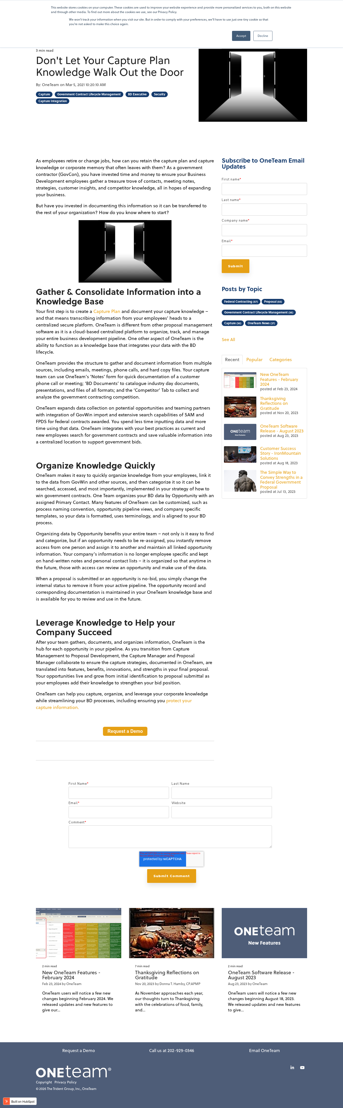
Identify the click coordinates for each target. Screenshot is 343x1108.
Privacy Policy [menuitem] (65, 1082)
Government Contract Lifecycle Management (89, 94)
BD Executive (137, 94)
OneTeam (51, 84)
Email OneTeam (264, 1051)
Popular (254, 359)
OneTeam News (261, 323)
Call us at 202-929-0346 (171, 1051)
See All (228, 339)
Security (159, 94)
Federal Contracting (241, 301)
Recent (232, 359)
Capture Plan (106, 311)
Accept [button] (241, 36)
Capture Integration (52, 101)
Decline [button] (263, 36)
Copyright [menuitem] (44, 1082)
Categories (280, 359)
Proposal (273, 301)
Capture (44, 94)
